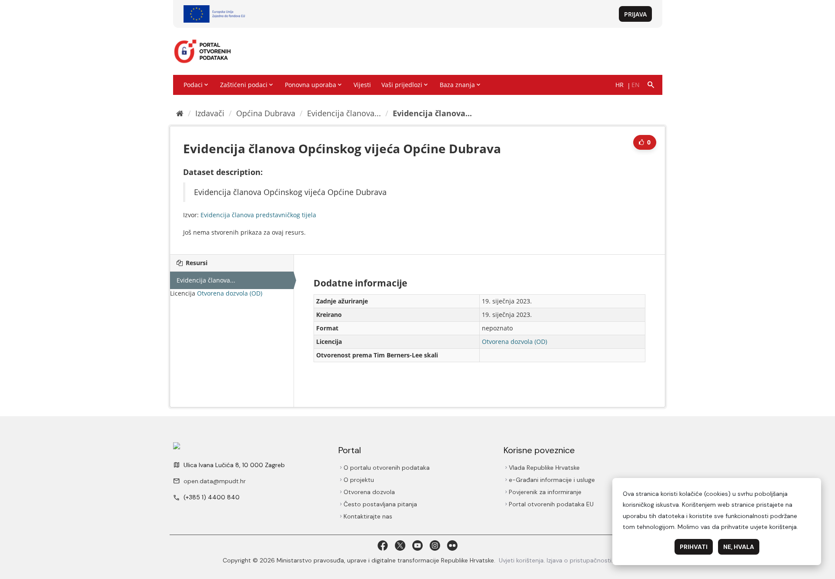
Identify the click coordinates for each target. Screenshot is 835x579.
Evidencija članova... (344, 113)
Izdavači (209, 113)
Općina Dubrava (265, 113)
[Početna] (180, 113)
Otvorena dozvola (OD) (229, 293)
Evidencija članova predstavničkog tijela (258, 215)
